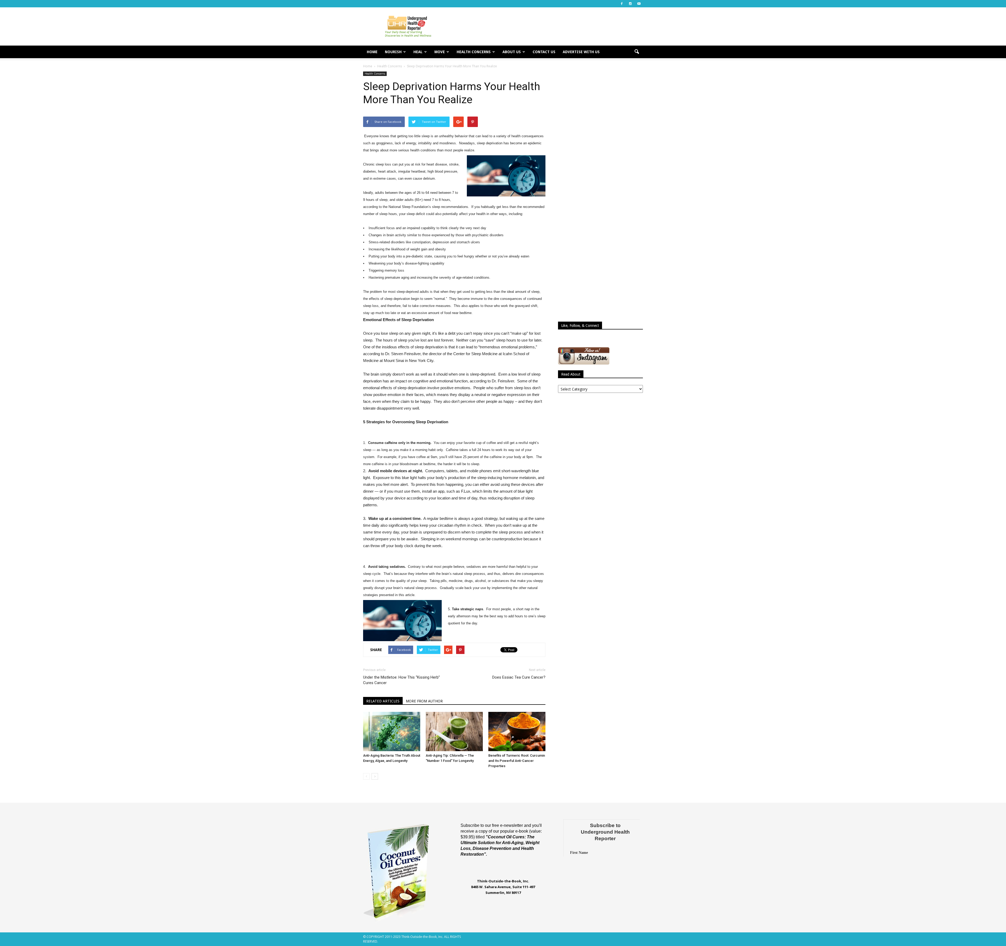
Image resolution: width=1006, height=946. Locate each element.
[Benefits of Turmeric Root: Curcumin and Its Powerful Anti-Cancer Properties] (516, 731)
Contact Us (544, 52)
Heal (418, 52)
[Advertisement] (547, 26)
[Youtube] (639, 4)
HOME (372, 52)
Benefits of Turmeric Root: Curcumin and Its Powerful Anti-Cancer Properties (516, 761)
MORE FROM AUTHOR (424, 701)
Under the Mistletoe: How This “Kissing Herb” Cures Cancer (401, 680)
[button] (636, 52)
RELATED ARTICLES (383, 701)
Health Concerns (474, 52)
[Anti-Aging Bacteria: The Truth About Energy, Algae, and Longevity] (391, 731)
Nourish (393, 52)
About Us (511, 52)
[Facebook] (622, 4)
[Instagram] (630, 4)
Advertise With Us (581, 52)
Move (439, 52)
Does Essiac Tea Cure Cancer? (518, 677)
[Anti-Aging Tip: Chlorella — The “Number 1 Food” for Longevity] (454, 731)
